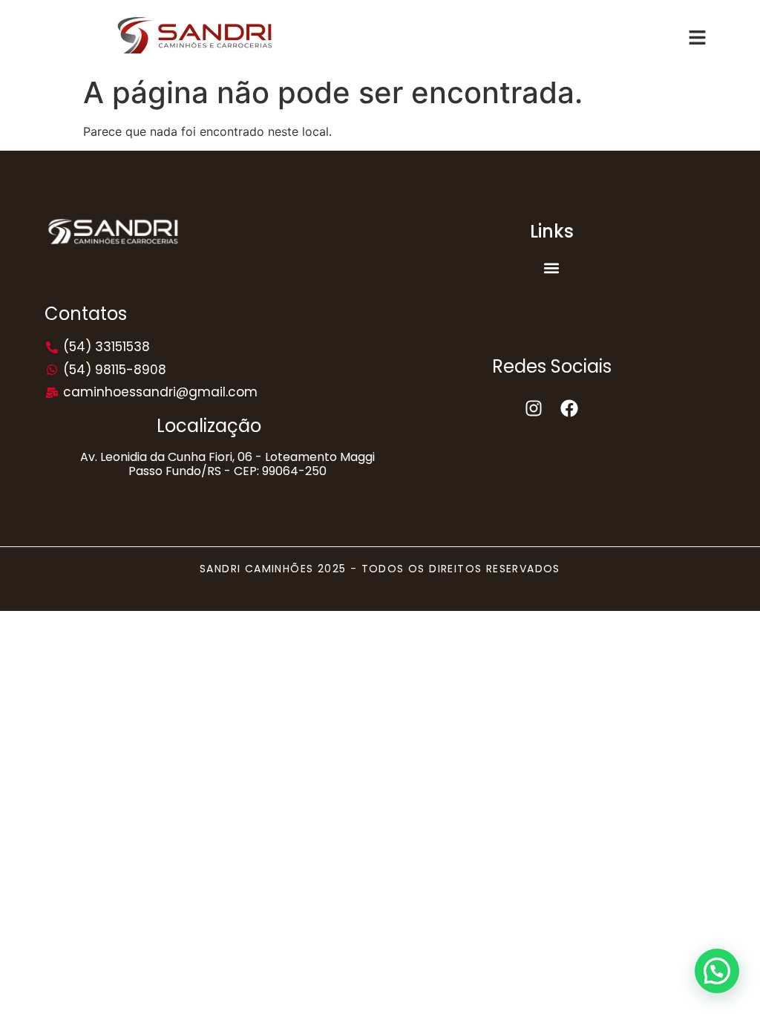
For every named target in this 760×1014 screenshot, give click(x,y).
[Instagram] (533, 408)
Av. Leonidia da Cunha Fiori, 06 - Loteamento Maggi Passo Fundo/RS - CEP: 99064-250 (227, 464)
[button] (552, 267)
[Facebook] (569, 408)
